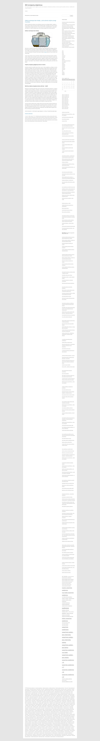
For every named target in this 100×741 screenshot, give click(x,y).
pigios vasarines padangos (67, 619)
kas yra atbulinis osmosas (68, 690)
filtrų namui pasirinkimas (67, 691)
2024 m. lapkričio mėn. (65, 97)
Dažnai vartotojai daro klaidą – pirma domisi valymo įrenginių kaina (40, 21)
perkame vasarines (61, 732)
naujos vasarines (50, 727)
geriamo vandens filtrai (47, 700)
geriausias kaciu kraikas (65, 710)
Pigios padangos (69, 721)
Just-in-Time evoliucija (65, 373)
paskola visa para (29, 735)
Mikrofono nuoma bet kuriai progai (67, 452)
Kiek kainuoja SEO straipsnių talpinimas (68, 283)
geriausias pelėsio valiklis (40, 709)
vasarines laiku (27, 727)
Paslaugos (63, 65)
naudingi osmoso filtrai (42, 691)
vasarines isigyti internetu (38, 731)
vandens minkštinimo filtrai (66, 696)
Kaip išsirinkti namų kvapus (66, 348)
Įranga (32, 116)
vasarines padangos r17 (68, 666)
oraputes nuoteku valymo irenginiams (66, 600)
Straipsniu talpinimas (28, 113)
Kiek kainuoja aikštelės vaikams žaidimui (49, 717)
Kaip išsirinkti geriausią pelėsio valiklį (67, 27)
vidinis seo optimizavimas (48, 716)
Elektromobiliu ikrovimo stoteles (36, 722)
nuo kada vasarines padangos (68, 594)
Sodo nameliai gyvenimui (49, 720)
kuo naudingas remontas (56, 714)
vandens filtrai (29, 699)
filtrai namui (40, 696)
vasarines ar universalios (41, 726)
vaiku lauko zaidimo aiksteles (66, 622)
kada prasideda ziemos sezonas (67, 580)
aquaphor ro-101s (60, 704)
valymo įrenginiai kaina (48, 119)
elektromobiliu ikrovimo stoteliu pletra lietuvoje (50, 712)
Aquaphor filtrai (64, 120)
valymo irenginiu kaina (38, 121)
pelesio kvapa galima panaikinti (58, 706)
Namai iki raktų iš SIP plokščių (69, 716)
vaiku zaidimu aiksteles (65, 625)
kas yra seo (42, 707)
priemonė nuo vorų (31, 707)
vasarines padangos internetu (67, 633)
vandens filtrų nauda (34, 690)
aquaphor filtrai (72, 699)
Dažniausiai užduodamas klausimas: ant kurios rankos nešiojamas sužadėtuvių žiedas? (68, 361)
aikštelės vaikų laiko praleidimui (47, 710)
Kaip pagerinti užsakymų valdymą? (67, 506)
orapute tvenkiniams (65, 604)
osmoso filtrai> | (27, 689)
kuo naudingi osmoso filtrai (50, 691)
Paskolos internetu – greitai (66, 203)
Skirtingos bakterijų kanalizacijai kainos (68, 35)
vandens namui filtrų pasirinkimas (62, 694)
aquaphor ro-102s (72, 704)
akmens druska (68, 735)
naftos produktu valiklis (57, 735)
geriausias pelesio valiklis (67, 715)
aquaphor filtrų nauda (45, 701)
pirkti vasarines (68, 729)
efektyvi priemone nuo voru (31, 715)
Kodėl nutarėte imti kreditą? (66, 572)
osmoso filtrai (38, 689)
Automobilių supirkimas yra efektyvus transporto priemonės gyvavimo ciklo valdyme (68, 304)
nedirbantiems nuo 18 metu (37, 735)
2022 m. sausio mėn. (65, 108)
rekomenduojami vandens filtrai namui (37, 695)
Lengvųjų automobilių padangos (42, 721)
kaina (45, 52)
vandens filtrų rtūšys (71, 694)
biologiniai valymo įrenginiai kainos (41, 116)
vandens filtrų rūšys (59, 695)
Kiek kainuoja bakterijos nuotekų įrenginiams (60, 720)
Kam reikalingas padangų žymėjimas (67, 552)
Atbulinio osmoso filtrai (65, 112)
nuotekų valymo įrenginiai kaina (49, 117)
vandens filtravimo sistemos (59, 691)
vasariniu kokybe (61, 727)
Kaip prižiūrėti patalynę (65, 119)
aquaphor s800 (44, 705)
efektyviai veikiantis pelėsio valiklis (41, 715)
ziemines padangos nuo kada (67, 681)
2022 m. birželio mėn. (65, 103)
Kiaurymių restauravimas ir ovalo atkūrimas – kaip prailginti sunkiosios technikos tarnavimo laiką (68, 535)
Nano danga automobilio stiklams (67, 172)
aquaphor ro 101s (67, 705)
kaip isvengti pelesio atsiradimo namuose (59, 709)
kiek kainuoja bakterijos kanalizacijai (67, 582)
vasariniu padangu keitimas (67, 678)
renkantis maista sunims (34, 736)
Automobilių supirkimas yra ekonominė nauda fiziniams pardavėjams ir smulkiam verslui (68, 217)
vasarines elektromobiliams (57, 729)
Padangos (63, 64)
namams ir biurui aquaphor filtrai (30, 704)
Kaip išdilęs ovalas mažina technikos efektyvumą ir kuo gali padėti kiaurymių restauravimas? (68, 308)
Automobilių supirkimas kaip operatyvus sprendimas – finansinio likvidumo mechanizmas (68, 419)
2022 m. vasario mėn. (65, 107)
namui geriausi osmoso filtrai (34, 696)
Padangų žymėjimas (65, 162)
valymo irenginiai (34, 119)
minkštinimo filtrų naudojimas (49, 689)
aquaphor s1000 (62, 705)
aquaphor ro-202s (66, 704)
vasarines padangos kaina (67, 646)
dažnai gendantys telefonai (31, 712)
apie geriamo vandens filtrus (59, 690)
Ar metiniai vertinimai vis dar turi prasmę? (68, 24)
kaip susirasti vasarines (48, 732)
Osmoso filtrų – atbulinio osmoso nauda (68, 366)
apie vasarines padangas (68, 732)
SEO (62, 70)
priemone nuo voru (66, 706)
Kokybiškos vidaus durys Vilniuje (67, 275)
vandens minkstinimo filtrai (43, 706)
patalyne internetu (70, 613)
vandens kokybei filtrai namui (52, 694)
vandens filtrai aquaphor (39, 700)
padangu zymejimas (71, 611)
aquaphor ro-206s (34, 705)
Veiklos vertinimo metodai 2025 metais (68, 450)
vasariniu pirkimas (44, 727)
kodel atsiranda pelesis (57, 734)
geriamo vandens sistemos (36, 699)
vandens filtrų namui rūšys (44, 694)
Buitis (30, 116)
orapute (63, 598)
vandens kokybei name (28, 695)
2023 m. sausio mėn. (65, 102)
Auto (62, 50)
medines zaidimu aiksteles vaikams (66, 584)
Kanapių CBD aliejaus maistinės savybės (68, 47)
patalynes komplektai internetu (67, 616)
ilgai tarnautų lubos (41, 736)
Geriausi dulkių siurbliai (68, 717)
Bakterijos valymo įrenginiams (61, 719)
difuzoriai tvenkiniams (33, 719)
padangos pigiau (65, 611)
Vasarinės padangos (51, 721)
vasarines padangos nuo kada (68, 651)
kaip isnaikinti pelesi (64, 734)
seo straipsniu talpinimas (57, 699)
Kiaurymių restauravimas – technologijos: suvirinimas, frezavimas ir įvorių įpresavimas (68, 345)
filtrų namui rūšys (53, 695)
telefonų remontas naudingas (57, 710)
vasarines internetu (61, 726)
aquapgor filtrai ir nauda (57, 701)
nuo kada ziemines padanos (67, 597)
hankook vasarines (36, 729)
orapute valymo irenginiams (67, 605)
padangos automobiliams (35, 725)
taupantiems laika (38, 727)
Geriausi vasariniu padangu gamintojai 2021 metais (59, 722)
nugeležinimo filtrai (50, 706)
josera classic (61, 715)
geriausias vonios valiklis (39, 712)
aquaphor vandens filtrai (65, 699)
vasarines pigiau (56, 727)
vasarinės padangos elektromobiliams (34, 714)
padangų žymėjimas (47, 711)
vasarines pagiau (66, 730)
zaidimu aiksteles (64, 680)
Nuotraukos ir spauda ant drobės (67, 497)
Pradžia (26, 11)
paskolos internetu (48, 735)
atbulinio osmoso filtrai (47, 690)
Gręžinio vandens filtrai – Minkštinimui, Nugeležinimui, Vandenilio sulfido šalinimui (68, 334)
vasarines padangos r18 (68, 671)
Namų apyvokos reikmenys (66, 60)
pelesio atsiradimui (39, 734)
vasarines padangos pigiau (67, 656)
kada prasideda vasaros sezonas (67, 579)
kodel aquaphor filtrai (39, 704)
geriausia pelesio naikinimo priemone (48, 734)
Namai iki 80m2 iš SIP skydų (60, 717)
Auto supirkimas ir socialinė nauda (67, 449)
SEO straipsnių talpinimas (33, 5)
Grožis (63, 54)
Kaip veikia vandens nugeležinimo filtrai (68, 440)
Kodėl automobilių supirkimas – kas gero (68, 355)
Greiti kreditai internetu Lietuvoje (67, 210)
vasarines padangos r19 (68, 676)
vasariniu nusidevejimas (60, 731)
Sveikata (63, 73)
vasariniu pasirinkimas (48, 729)
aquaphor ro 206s (35, 706)
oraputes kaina (71, 598)
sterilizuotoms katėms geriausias (64, 711)
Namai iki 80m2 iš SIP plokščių (29, 717)
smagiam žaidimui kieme (38, 710)
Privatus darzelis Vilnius (45, 719)
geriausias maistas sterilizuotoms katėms (37, 711)
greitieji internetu (52, 736)
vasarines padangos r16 (68, 661)
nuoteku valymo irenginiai (40, 117)
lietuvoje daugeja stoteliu (61, 712)
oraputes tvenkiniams (66, 602)
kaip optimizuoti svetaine (56, 716)
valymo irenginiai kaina (40, 119)
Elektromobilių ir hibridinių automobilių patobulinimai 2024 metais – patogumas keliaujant (68, 546)
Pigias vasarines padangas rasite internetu (68, 226)
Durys (63, 53)
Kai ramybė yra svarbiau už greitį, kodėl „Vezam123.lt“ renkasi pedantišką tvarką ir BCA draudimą (68, 503)
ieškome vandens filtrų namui (35, 694)
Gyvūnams (63, 55)
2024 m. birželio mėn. (65, 99)
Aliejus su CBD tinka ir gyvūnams (67, 32)
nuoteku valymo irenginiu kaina (37, 118)
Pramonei (63, 69)
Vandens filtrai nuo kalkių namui (67, 342)
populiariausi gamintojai (28, 734)
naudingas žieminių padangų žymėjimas (46, 714)
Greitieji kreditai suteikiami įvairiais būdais (68, 565)
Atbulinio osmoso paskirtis (66, 364)
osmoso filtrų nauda (33, 689)
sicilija (53, 735)
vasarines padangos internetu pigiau (67, 639)
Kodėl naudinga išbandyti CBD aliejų (67, 430)
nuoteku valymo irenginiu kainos (47, 118)
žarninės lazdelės (39, 719)
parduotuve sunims (50, 725)
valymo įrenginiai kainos (31, 121)
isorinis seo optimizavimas (40, 716)
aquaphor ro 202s (29, 706)
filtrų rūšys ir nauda (63, 689)
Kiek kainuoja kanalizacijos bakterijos (33, 720)
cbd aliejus (66, 576)
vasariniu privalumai (52, 730)
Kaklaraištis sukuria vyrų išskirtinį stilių (68, 483)
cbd (62, 576)
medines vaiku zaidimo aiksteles (66, 583)
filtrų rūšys (42, 689)
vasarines (72, 726)
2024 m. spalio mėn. (65, 98)
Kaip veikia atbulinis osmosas (66, 130)
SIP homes (30, 721)
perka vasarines (42, 729)
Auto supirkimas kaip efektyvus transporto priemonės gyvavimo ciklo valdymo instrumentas (68, 435)
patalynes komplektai (66, 614)
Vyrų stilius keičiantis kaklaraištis (67, 316)
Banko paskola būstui (65, 208)
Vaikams (63, 74)
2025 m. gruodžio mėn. (65, 94)
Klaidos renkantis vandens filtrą (67, 442)
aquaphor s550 (49, 705)
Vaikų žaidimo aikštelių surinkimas (67, 407)
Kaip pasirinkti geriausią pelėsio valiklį (67, 488)
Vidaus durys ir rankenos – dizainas (67, 25)
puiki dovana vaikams (31, 710)
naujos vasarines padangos (67, 589)
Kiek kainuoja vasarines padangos (47, 722)
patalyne (64, 613)
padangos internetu (65, 610)
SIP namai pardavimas (42, 720)
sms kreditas (43, 735)
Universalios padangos (41, 724)
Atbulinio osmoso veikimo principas (67, 541)
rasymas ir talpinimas (49, 726)
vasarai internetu (36, 732)
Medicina (63, 59)
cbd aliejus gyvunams (71, 576)
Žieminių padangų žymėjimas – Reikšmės (68, 30)
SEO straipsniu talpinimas (49, 724)
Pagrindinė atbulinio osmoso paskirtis (68, 135)
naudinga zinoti (31, 729)
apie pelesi (34, 734)
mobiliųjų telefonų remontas (55, 711)
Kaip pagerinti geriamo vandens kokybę (68, 394)
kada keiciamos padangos (66, 577)
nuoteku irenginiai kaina (32, 117)
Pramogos (63, 68)
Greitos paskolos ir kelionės (66, 570)
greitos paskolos (47, 736)
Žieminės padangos (57, 721)
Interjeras (63, 57)
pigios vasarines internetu (46, 731)
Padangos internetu (63, 721)
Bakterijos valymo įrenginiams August (68, 490)
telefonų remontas (38, 707)
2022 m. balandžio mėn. (65, 104)
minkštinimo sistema (57, 689)
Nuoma (63, 63)
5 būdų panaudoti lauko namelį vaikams (68, 139)
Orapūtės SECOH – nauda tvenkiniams (68, 37)
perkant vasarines (30, 732)
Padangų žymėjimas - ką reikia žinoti (67, 180)
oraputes (66, 598)
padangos (65, 608)
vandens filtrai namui (47, 695)
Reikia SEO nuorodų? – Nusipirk (67, 43)
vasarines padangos (65, 628)
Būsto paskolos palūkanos (66, 211)
